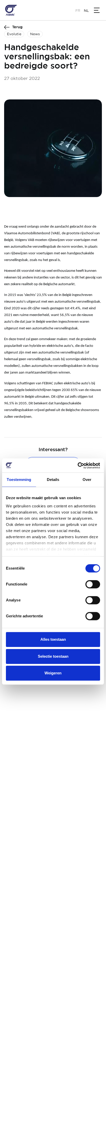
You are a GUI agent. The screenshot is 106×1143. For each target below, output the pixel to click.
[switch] (92, 584)
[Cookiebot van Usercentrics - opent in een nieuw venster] (77, 465)
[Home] (11, 10)
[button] (96, 10)
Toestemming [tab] (19, 479)
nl (86, 10)
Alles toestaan (53, 639)
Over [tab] (87, 479)
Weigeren (53, 673)
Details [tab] (53, 479)
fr (77, 10)
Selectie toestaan (53, 656)
